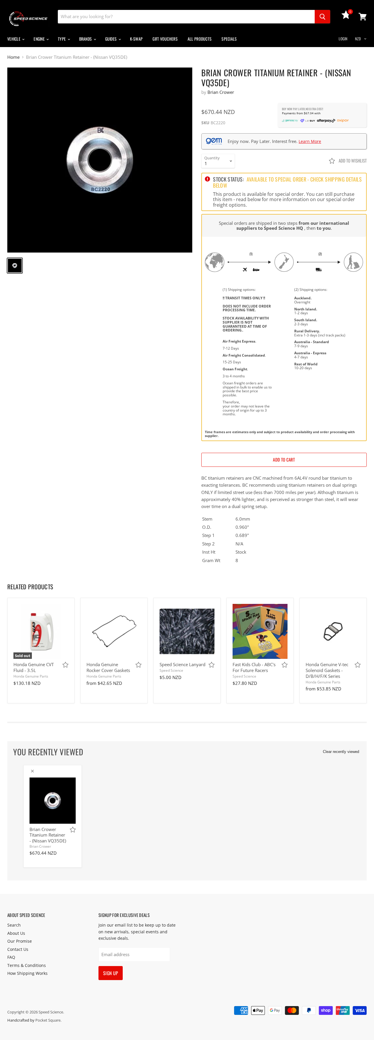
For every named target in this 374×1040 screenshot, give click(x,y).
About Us (16, 933)
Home (13, 57)
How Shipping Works (27, 973)
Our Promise (19, 941)
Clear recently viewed (341, 751)
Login (343, 39)
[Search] (322, 16)
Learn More (310, 141)
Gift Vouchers (165, 39)
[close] (32, 771)
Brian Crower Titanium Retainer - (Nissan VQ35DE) (48, 835)
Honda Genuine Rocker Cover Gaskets (108, 667)
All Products (200, 39)
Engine (40, 39)
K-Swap (136, 39)
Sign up (110, 973)
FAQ (11, 957)
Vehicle (14, 39)
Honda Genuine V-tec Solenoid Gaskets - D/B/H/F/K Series (327, 670)
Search (14, 925)
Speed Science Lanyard (182, 664)
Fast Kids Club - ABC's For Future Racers (254, 667)
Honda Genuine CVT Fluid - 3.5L (33, 667)
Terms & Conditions (26, 965)
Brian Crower (220, 92)
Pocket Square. (48, 1020)
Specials (229, 39)
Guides (111, 39)
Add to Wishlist (352, 160)
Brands (86, 39)
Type (62, 39)
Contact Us (17, 949)
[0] (346, 17)
